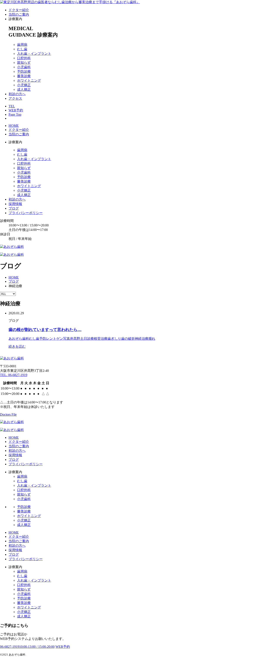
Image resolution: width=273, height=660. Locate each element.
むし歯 (22, 49)
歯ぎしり (114, 338)
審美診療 (24, 76)
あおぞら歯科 (19, 338)
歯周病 (22, 44)
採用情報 (15, 204)
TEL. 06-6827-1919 (13, 375)
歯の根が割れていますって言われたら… (45, 329)
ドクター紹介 (19, 10)
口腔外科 (24, 58)
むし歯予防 (37, 338)
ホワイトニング (29, 80)
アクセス (15, 98)
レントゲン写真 (58, 338)
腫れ (151, 338)
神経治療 (141, 338)
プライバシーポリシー (26, 213)
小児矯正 (24, 85)
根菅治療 (100, 338)
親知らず (24, 62)
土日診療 (87, 338)
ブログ (14, 208)
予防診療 (24, 71)
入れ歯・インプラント (34, 53)
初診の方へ (17, 94)
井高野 (75, 338)
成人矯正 (24, 89)
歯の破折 (128, 338)
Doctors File (8, 414)
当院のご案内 (19, 14)
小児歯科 (24, 67)
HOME (14, 125)
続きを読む (17, 346)
